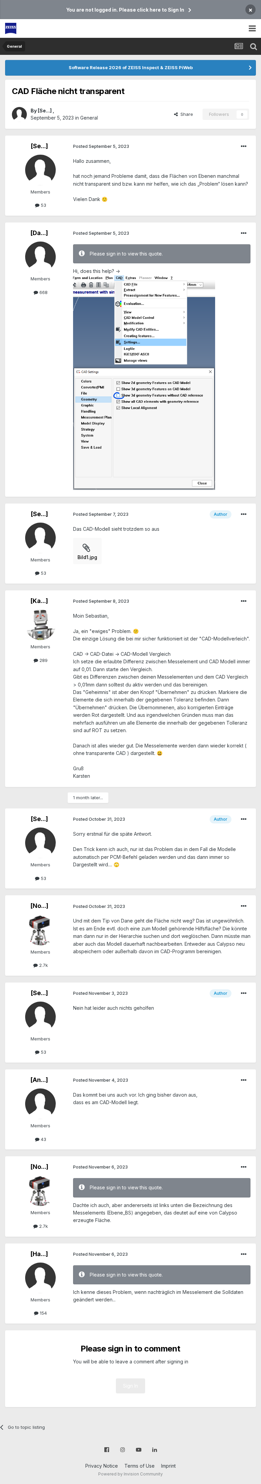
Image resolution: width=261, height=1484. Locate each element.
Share (185, 114)
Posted (101, 146)
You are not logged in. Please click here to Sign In (125, 10)
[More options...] (243, 146)
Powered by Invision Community (130, 1474)
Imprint (168, 1466)
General (89, 118)
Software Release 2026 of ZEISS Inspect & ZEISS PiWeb (131, 67)
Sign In (130, 1386)
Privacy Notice (101, 1466)
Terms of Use (139, 1466)
